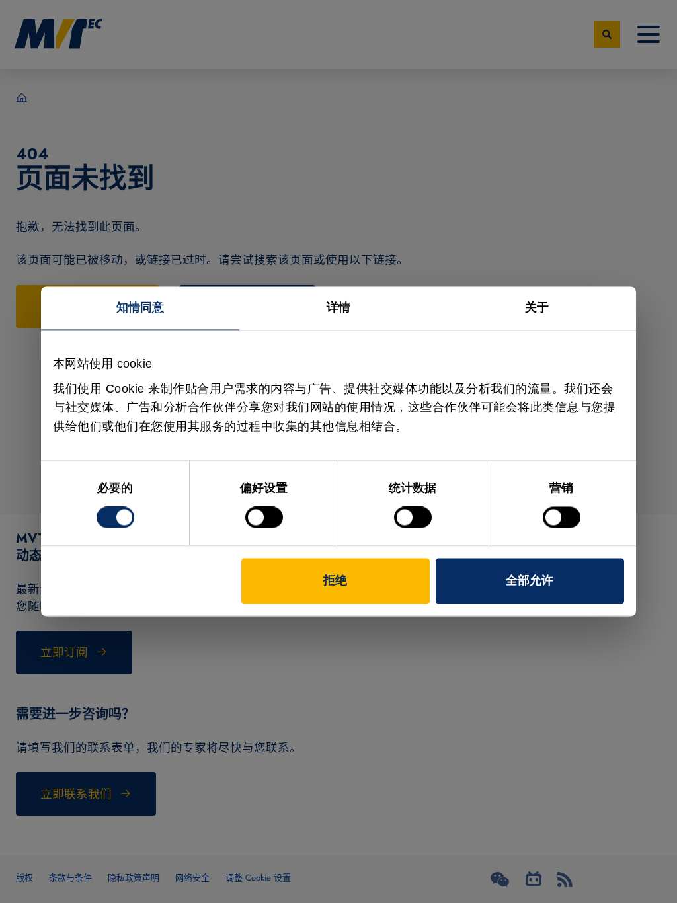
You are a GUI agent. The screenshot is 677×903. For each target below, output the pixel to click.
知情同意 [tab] (140, 307)
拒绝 (335, 581)
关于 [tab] (537, 307)
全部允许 (529, 581)
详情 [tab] (338, 307)
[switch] (264, 517)
